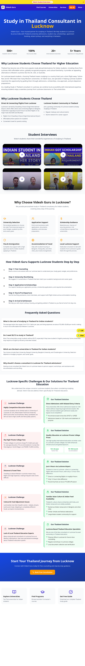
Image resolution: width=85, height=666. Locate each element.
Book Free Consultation (43, 572)
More (80, 7)
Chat (82, 335)
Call (82, 331)
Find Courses (41, 7)
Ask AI (72, 7)
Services (63, 7)
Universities (53, 7)
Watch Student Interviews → (42, 2)
